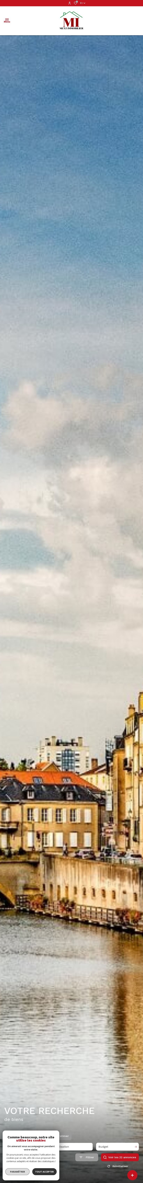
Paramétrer (17, 1171)
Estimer (63, 1136)
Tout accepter (44, 1171)
